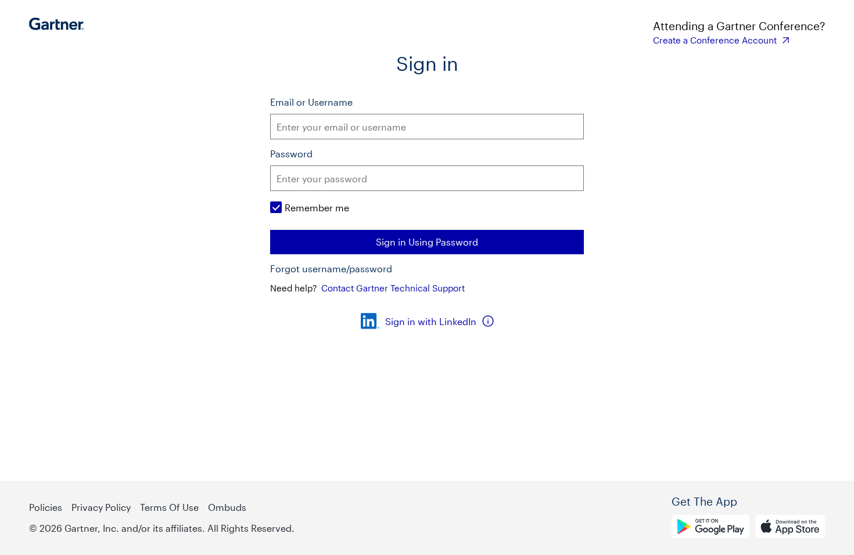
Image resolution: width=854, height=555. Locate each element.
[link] (739, 40)
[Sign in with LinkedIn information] (488, 321)
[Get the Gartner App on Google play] (710, 528)
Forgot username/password (331, 269)
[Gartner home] (59, 31)
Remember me (317, 207)
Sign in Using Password (427, 241)
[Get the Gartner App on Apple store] (790, 528)
